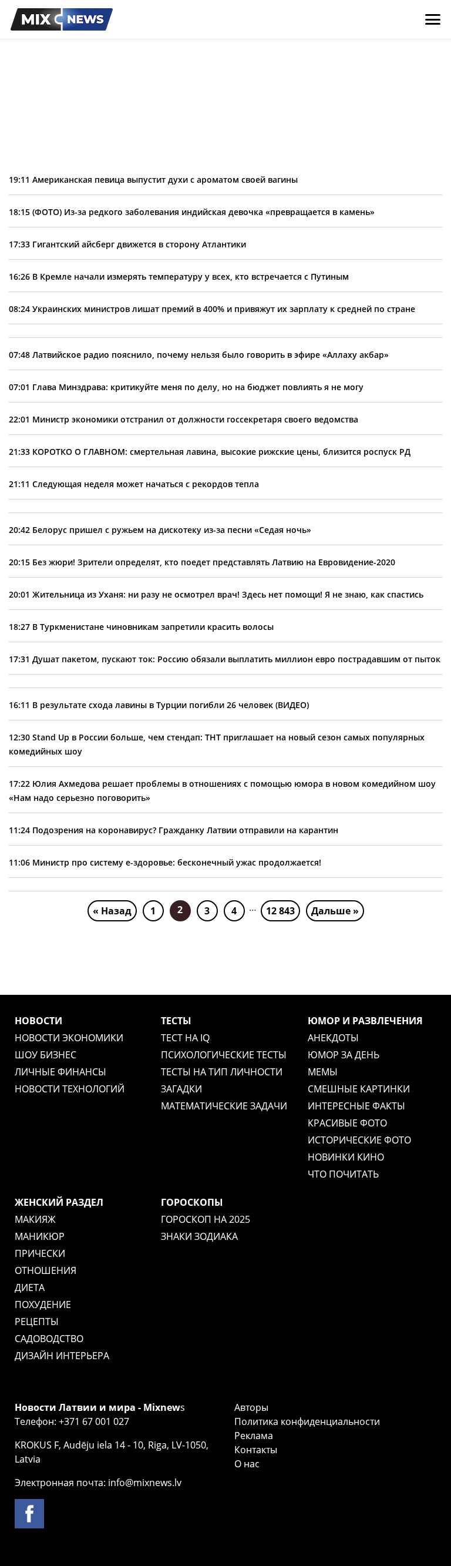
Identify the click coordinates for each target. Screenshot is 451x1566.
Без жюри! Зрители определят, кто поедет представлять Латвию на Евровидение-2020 (202, 562)
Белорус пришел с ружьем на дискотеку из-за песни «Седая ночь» (160, 529)
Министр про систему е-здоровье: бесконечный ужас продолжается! (165, 862)
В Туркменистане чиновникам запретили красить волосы (141, 626)
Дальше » (335, 910)
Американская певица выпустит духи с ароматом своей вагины (153, 179)
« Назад (112, 910)
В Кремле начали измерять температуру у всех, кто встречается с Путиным (179, 276)
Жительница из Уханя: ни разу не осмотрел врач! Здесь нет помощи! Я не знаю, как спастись (216, 594)
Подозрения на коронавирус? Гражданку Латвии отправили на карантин (173, 830)
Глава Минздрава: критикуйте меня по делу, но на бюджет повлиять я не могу (186, 387)
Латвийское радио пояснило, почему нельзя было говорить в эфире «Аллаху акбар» (199, 354)
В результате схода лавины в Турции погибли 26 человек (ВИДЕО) (159, 704)
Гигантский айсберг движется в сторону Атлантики (127, 244)
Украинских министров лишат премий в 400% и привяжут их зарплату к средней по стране (212, 308)
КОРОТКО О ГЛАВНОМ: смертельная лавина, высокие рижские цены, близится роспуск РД (209, 451)
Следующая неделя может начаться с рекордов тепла (134, 483)
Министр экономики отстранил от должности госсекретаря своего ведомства (183, 419)
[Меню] (432, 19)
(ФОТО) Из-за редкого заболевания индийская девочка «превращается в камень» (192, 211)
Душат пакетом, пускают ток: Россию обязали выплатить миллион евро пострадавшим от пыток (224, 659)
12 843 (280, 910)
